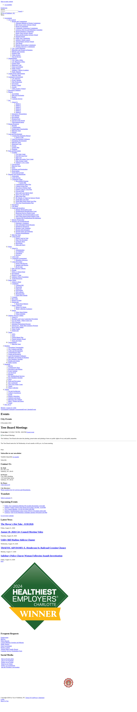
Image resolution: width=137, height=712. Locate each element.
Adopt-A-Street (16, 282)
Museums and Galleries (15, 399)
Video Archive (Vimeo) (19, 88)
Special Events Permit (18, 120)
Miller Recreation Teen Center (24, 159)
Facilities (14, 152)
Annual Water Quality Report (9, 649)
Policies (14, 132)
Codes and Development (15, 351)
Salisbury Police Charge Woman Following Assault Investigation (31, 555)
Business (7, 346)
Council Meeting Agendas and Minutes (12, 642)
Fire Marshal (15, 115)
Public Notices (16, 68)
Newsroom (15, 83)
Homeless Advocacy (22, 260)
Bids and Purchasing (18, 95)
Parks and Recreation (14, 151)
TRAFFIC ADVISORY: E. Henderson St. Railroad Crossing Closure (33, 548)
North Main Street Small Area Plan (26, 201)
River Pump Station (17, 327)
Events (10, 394)
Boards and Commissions (19, 21)
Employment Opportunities (20, 129)
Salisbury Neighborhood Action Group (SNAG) (25, 511)
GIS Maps (15, 206)
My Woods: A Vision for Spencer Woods (28, 198)
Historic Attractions (14, 396)
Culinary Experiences (14, 393)
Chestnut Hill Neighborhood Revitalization (28, 218)
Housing (10, 374)
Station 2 (18, 105)
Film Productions (17, 82)
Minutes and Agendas (18, 51)
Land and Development (15, 134)
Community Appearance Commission (27, 28)
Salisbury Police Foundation (20, 277)
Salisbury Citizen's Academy (20, 70)
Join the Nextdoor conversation (10, 667)
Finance (10, 92)
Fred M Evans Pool (21, 156)
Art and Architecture (14, 391)
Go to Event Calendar (7, 515)
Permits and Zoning (14, 361)
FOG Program (16, 322)
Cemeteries (15, 283)
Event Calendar (16, 80)
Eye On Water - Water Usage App (22, 320)
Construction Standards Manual (21, 135)
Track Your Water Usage (15, 384)
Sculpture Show (20, 241)
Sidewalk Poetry (20, 245)
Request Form (16, 119)
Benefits (14, 125)
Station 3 (18, 107)
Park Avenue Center (21, 161)
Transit (10, 332)
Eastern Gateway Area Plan (24, 189)
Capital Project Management (16, 73)
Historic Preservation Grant (24, 209)
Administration (12, 58)
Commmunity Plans (14, 367)
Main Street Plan (20, 196)
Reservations (15, 171)
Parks (13, 167)
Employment (4, 637)
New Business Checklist (15, 359)
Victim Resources (17, 278)
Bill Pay (10, 366)
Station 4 (18, 109)
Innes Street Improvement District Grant (27, 216)
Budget (14, 97)
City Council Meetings (18, 48)
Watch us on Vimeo (7, 664)
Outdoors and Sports (14, 398)
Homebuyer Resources (22, 226)
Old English (19, 290)
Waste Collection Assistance (24, 309)
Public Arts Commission (23, 38)
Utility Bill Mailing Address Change (18, 540)
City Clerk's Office (17, 60)
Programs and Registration (19, 169)
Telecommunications (18, 122)
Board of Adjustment (22, 26)
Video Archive (16, 55)
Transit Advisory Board (19, 339)
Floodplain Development (19, 141)
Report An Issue (16, 300)
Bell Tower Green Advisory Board (26, 25)
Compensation (16, 127)
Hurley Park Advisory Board (24, 33)
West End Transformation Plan (25, 203)
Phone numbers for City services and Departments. (16, 490)
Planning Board (20, 36)
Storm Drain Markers (22, 304)
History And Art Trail (22, 238)
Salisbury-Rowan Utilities (15, 315)
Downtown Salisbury (14, 90)
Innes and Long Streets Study (24, 193)
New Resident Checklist (15, 378)
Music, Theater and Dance (16, 401)
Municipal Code (16, 65)
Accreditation (20, 251)
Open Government (17, 67)
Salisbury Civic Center (22, 162)
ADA (13, 334)
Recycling (15, 299)
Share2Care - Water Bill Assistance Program (25, 325)
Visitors (6, 389)
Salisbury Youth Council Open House (25, 507)
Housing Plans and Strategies (24, 231)
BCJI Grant (19, 267)
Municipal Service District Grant (25, 213)
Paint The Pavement (21, 240)
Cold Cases (15, 257)
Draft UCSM (19, 137)
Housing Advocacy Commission (25, 46)
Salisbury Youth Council (23, 40)
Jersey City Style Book (22, 194)
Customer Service (17, 99)
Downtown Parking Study (23, 188)
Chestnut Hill (19, 285)
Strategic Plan (16, 53)
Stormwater (15, 302)
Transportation (12, 342)
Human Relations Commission (25, 31)
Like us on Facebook (7, 660)
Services (18, 255)
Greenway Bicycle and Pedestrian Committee (29, 30)
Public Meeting (16, 72)
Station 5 (18, 110)
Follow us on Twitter (7, 662)
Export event (30, 432)
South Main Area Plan (22, 199)
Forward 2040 (20, 191)
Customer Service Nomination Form (11, 651)
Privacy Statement (39, 697)
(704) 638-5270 (5, 485)
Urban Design (16, 236)
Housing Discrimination (23, 230)
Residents (7, 364)
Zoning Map (15, 147)
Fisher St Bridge (20, 314)
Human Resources (13, 124)
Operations (19, 253)
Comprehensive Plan (14, 352)
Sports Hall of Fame (18, 172)
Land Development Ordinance (21, 139)
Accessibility (8, 5)
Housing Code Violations (23, 228)
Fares (13, 335)
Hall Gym (19, 157)
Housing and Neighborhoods (20, 221)
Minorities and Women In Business (22, 50)
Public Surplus (12, 362)
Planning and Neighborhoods (16, 174)
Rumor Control (16, 85)
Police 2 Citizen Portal (18, 272)
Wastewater (15, 330)
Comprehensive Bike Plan (23, 184)
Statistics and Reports (22, 265)
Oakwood (19, 288)
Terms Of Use (29, 697)
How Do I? (7, 404)
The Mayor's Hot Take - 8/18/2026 (17, 524)
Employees (4, 8)
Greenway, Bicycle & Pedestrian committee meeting (25, 512)
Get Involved (16, 164)
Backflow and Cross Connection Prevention (25, 319)
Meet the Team (16, 75)
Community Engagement (15, 77)
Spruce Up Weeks (21, 307)
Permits (14, 146)
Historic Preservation (18, 220)
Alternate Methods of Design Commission (28, 23)
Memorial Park (20, 293)
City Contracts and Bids (15, 349)
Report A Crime (16, 275)
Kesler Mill (22, 183)
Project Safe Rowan (21, 263)
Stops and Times (17, 341)
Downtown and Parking (15, 369)
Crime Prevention (17, 262)
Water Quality (16, 329)
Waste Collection (17, 305)
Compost (14, 297)
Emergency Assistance (22, 223)
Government (8, 18)
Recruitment (15, 117)
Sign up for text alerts (7, 659)
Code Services (16, 178)
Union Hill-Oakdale (21, 295)
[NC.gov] (8, 696)
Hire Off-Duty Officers (19, 268)
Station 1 (18, 104)
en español (16, 457)
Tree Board (19, 43)
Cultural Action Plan (22, 186)
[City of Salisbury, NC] (8, 13)
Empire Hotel (16, 63)
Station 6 (18, 112)
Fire (9, 100)
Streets (14, 310)
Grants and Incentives (18, 208)
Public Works (12, 280)
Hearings (14, 149)
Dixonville (19, 287)
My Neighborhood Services (16, 376)
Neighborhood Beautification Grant (26, 211)
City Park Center (21, 154)
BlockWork (19, 243)
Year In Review (16, 57)
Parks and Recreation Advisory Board (27, 35)
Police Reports (5, 641)
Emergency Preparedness (19, 114)
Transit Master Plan (17, 337)
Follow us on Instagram (8, 665)
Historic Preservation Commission (26, 45)
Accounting (15, 93)
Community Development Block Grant (27, 214)
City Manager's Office (18, 62)
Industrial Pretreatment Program (21, 324)
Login (2, 699)
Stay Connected (13, 383)
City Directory (16, 78)
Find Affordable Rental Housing (25, 225)
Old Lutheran (20, 292)
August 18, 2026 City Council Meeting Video (22, 532)
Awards (14, 87)
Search (20, 11)
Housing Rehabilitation (22, 233)
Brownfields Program (22, 181)
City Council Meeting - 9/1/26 (19, 509)
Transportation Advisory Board (25, 41)
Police (10, 246)
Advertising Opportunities (15, 347)
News (10, 379)
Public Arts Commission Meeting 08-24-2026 (24, 506)
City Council (12, 20)
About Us (15, 102)
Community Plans (17, 179)
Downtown (15, 204)
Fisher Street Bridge (21, 312)
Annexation (15, 176)
